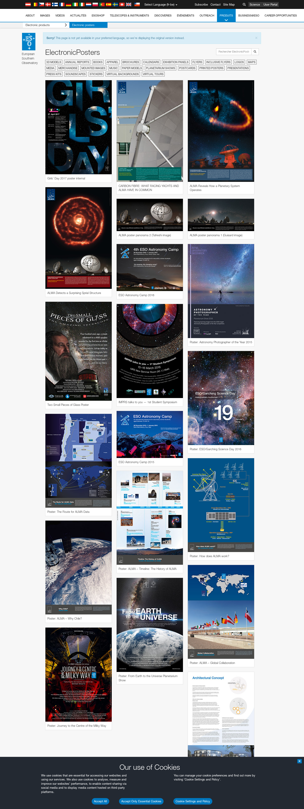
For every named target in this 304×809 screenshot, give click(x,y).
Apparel (112, 62)
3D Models (53, 62)
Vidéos (60, 15)
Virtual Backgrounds (123, 74)
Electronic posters (83, 25)
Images (45, 15)
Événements (185, 15)
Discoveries (163, 15)
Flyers (197, 62)
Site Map (229, 4)
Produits (226, 15)
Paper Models (132, 68)
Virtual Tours (153, 74)
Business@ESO (248, 15)
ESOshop (98, 15)
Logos (239, 62)
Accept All (100, 801)
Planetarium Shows (160, 68)
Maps (251, 62)
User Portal (270, 4)
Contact (216, 4)
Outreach (207, 15)
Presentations (238, 68)
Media (50, 68)
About (30, 15)
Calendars (151, 62)
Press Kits (53, 74)
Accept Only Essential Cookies (141, 801)
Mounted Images (93, 68)
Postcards (187, 68)
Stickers (96, 74)
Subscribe (201, 4)
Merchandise (67, 68)
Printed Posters (211, 68)
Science (255, 4)
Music (113, 68)
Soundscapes (75, 74)
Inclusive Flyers (218, 62)
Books (98, 62)
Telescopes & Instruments (129, 15)
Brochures (130, 62)
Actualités (78, 15)
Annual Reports (77, 62)
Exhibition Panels (175, 62)
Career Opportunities (281, 15)
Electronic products (38, 25)
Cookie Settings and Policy (193, 801)
